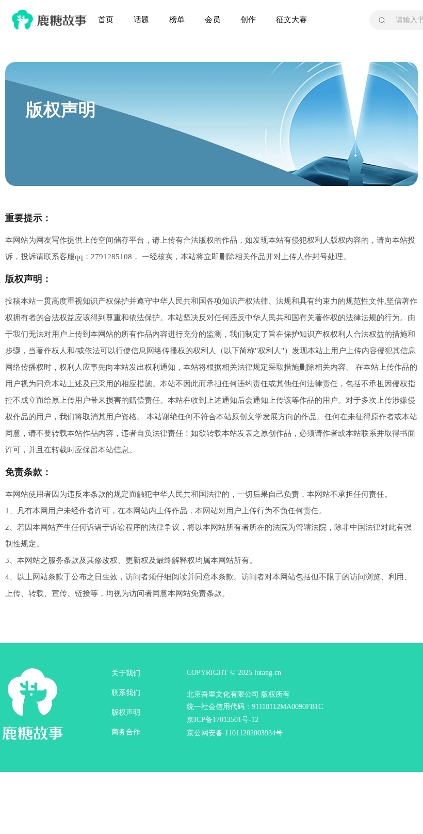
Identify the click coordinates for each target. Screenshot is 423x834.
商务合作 (125, 732)
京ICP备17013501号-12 (222, 719)
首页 (105, 19)
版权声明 (125, 712)
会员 (212, 19)
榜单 (177, 19)
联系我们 (125, 693)
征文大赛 (291, 19)
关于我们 (125, 673)
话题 (141, 19)
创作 (248, 19)
